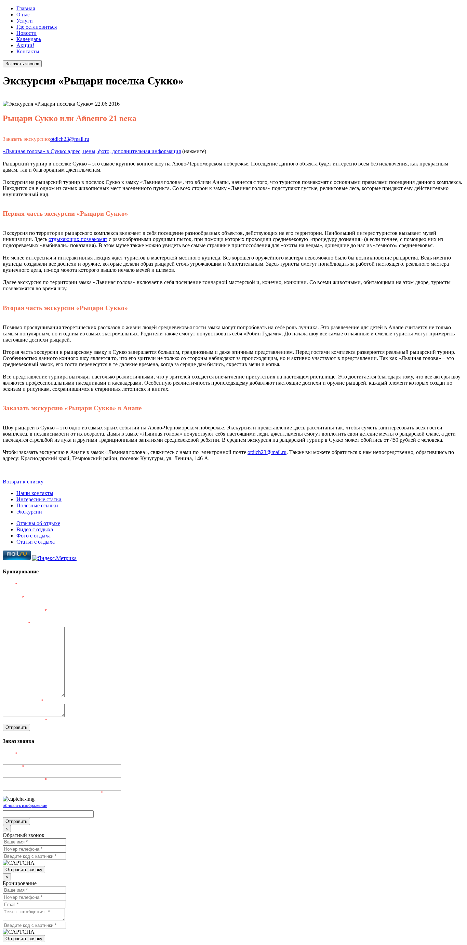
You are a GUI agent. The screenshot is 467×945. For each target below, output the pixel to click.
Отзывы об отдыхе (38, 523)
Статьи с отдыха (35, 542)
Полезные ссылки (37, 505)
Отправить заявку (23, 869)
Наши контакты (34, 493)
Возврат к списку (23, 481)
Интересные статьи (39, 499)
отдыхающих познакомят (78, 239)
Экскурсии (29, 512)
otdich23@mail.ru (69, 139)
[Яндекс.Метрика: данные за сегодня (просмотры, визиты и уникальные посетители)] (54, 558)
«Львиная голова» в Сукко (34, 151)
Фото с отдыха (33, 535)
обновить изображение (25, 805)
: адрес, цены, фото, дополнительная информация (123, 151)
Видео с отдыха (34, 529)
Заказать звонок (22, 63)
